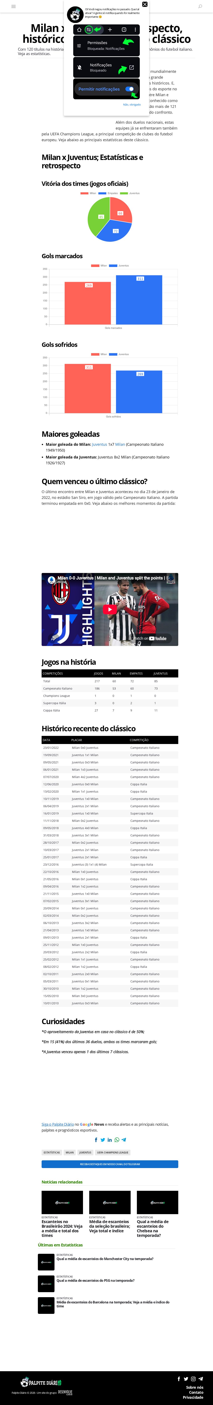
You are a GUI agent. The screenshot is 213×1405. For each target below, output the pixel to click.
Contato (196, 1392)
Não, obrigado (132, 104)
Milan (120, 444)
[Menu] (13, 6)
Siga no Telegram (200, 1378)
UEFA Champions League (112, 1152)
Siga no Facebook (178, 1378)
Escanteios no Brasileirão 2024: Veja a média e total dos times (62, 1228)
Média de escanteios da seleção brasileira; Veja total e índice (109, 1226)
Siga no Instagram (193, 1378)
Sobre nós (194, 1387)
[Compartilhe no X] (103, 1139)
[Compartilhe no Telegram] (124, 1139)
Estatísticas (52, 1152)
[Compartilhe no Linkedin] (110, 1139)
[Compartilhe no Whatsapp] (117, 1139)
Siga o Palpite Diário (58, 1124)
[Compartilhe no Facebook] (96, 1139)
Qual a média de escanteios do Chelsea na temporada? (152, 1228)
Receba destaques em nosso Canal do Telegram (110, 1164)
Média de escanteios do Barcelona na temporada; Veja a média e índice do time (113, 1304)
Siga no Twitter (186, 1378)
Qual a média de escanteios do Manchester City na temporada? (105, 1259)
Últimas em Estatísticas (60, 1245)
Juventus (99, 444)
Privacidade (193, 1397)
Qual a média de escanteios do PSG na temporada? (95, 1281)
